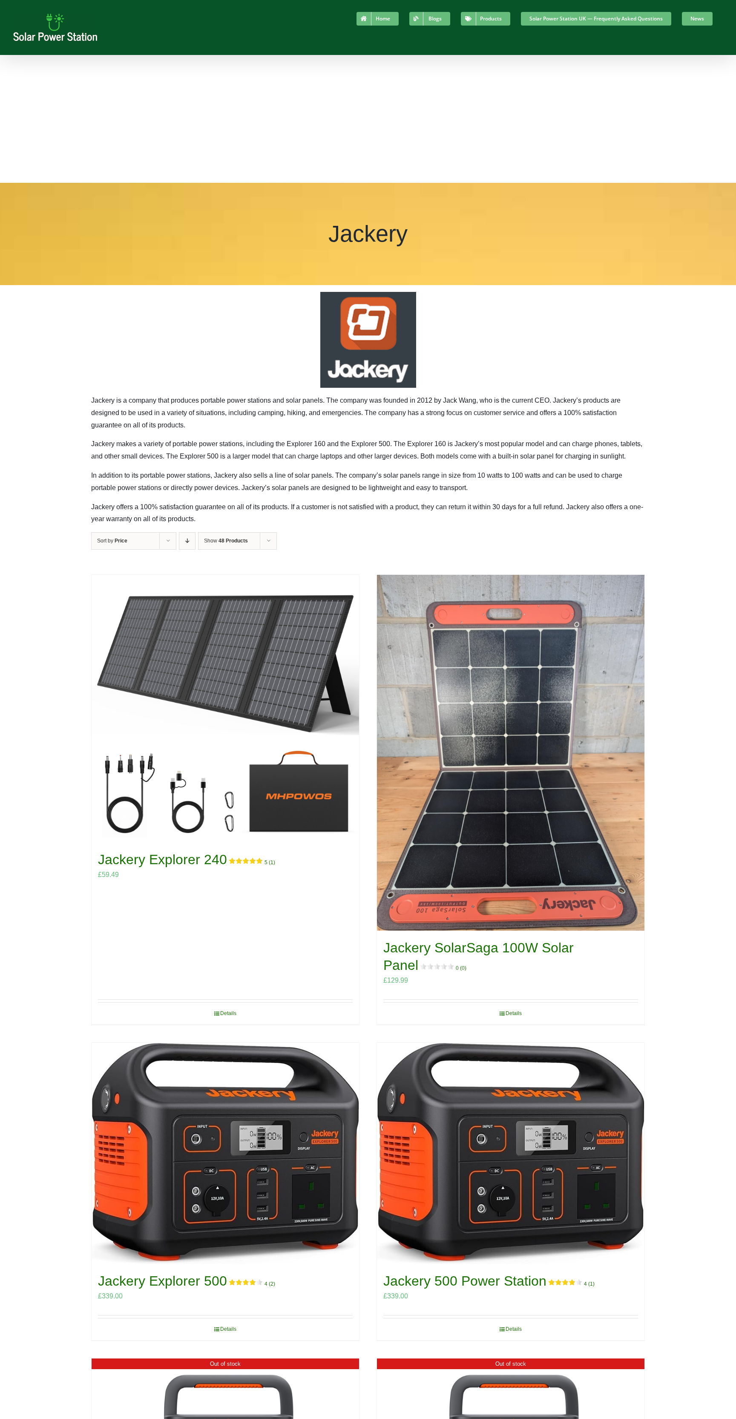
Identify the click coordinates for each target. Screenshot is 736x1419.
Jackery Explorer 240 (186, 859)
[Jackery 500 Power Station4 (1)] (510, 1153)
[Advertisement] (368, 119)
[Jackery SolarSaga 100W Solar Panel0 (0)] (510, 753)
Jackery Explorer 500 (186, 1281)
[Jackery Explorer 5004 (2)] (225, 1153)
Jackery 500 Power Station (489, 1281)
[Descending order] (187, 541)
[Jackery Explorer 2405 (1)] (225, 708)
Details (228, 1013)
